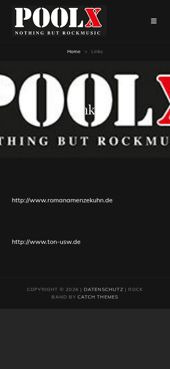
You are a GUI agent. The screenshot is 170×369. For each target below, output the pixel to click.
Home (74, 51)
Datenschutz (103, 289)
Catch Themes (97, 297)
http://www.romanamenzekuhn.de (62, 200)
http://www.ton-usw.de (46, 241)
